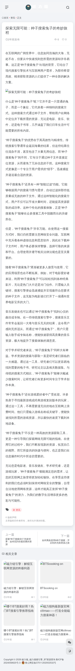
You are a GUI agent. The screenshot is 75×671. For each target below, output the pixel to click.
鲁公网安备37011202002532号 (40, 662)
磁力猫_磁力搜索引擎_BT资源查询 (38, 659)
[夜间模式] (69, 651)
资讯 (13, 17)
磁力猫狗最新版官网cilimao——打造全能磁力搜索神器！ (55, 634)
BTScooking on (49, 588)
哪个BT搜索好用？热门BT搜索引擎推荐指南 (18, 632)
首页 (6, 17)
